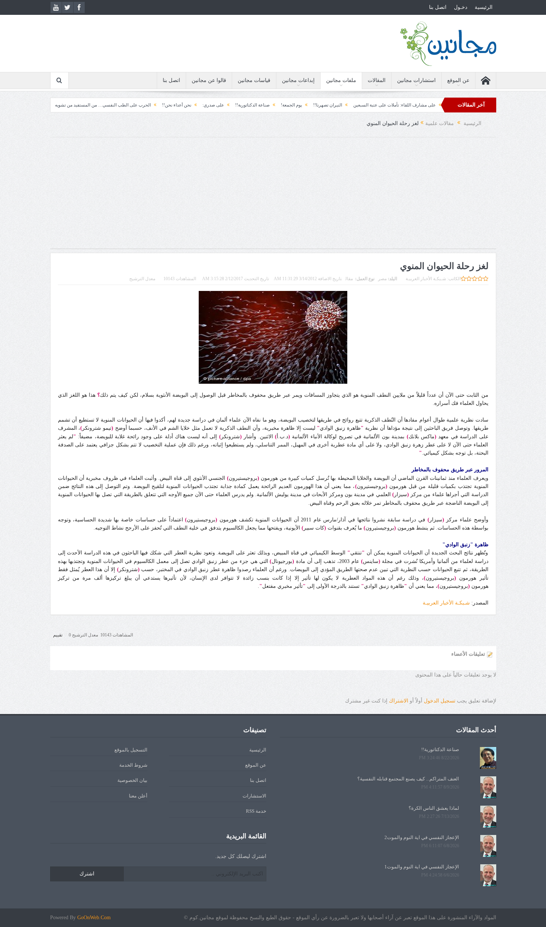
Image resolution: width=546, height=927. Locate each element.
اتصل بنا (437, 7)
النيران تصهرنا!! (361, 105)
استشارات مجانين (416, 80)
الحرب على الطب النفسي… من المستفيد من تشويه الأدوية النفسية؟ (122, 105)
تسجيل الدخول (439, 701)
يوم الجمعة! (325, 105)
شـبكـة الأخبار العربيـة (426, 278)
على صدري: (247, 105)
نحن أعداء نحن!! (210, 105)
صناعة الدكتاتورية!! (286, 105)
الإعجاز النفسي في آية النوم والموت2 (421, 837)
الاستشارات (254, 796)
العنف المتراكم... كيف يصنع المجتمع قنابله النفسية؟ (408, 779)
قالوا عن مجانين (209, 80)
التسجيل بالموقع (130, 750)
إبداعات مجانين (298, 80)
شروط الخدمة (133, 765)
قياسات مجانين (254, 80)
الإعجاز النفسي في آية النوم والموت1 (421, 866)
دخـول (460, 7)
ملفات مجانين (341, 80)
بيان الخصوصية (132, 780)
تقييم (57, 635)
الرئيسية (484, 7)
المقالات (377, 80)
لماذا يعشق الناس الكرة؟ (434, 808)
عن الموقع (458, 80)
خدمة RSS (256, 811)
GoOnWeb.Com (94, 917)
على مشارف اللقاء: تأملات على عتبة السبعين (428, 105)
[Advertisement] (273, 197)
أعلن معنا (138, 796)
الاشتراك (398, 701)
